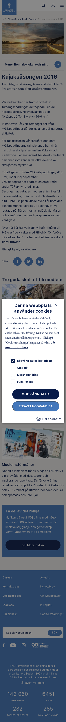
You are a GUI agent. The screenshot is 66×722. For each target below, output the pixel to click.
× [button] (56, 305)
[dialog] (33, 361)
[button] (48, 419)
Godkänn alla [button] (36, 394)
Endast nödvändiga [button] (36, 406)
